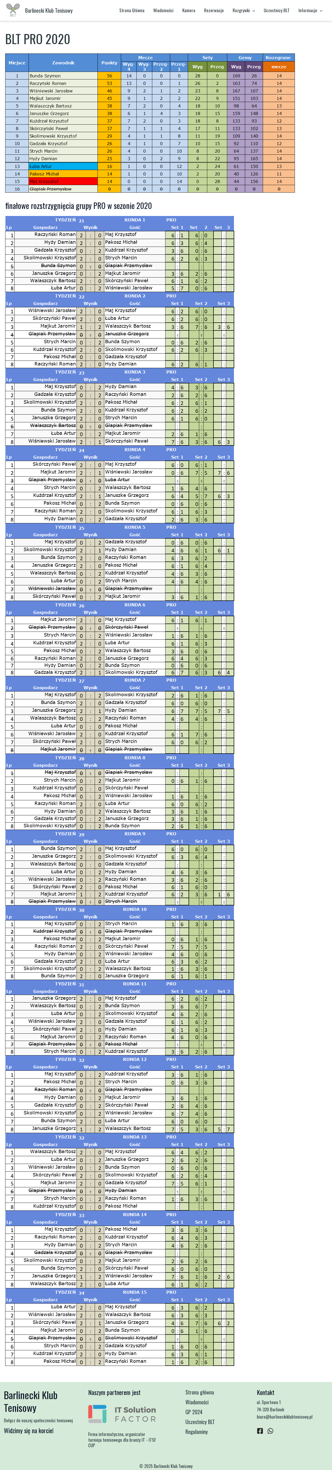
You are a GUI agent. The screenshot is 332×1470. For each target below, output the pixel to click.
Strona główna (199, 1392)
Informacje (308, 10)
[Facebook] (260, 1431)
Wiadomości (163, 10)
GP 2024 (194, 1412)
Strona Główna (131, 10)
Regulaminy (196, 1431)
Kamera (188, 10)
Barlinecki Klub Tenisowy (49, 10)
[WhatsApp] (270, 1431)
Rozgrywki (241, 10)
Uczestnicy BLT (277, 10)
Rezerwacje (214, 10)
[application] (252, 10)
